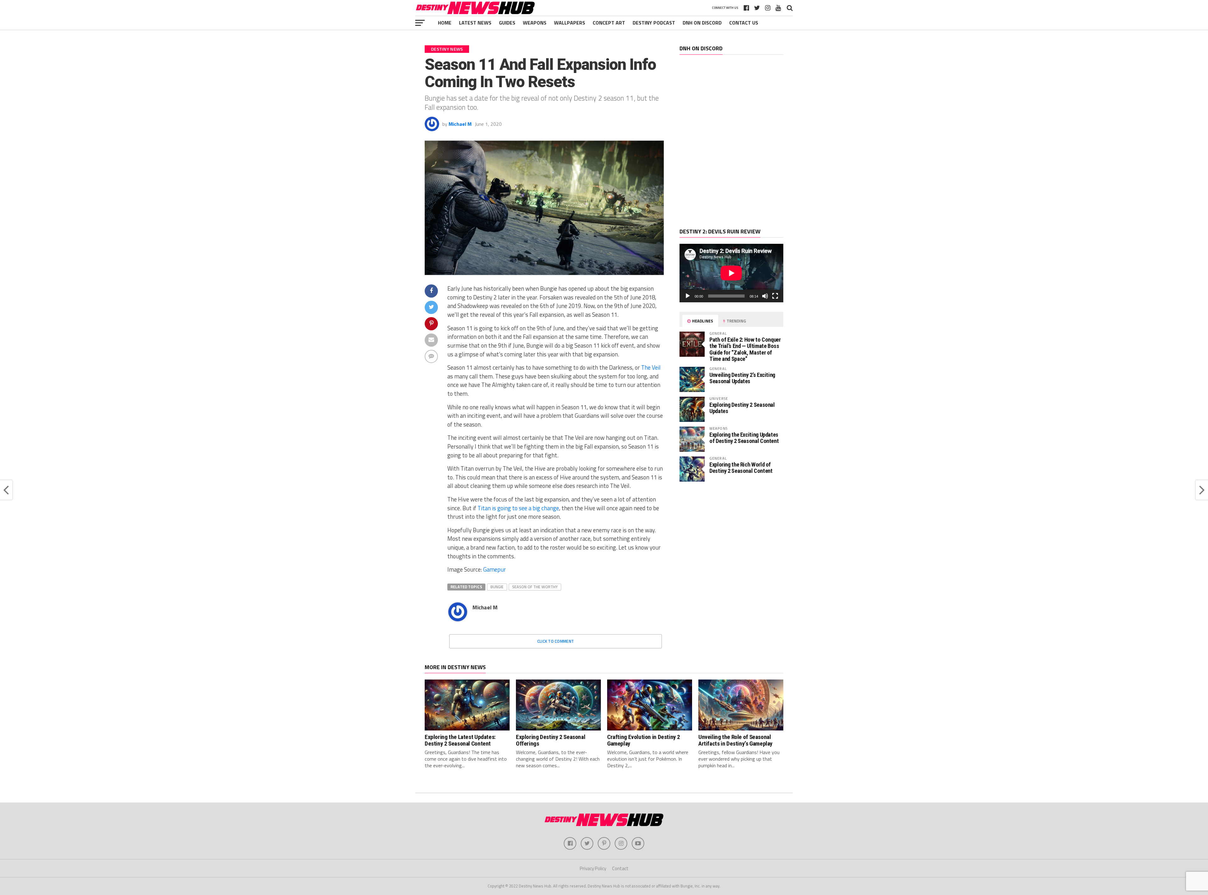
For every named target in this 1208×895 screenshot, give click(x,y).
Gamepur (494, 569)
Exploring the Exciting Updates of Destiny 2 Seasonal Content (744, 437)
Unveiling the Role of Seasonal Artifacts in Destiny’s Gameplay (735, 740)
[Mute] (765, 296)
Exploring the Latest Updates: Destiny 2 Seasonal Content (460, 740)
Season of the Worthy (535, 587)
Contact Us (743, 22)
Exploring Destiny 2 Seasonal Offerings (550, 740)
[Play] (688, 296)
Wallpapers (569, 22)
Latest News (475, 22)
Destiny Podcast (654, 22)
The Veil (651, 367)
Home (444, 22)
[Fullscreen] (775, 296)
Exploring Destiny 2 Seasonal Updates (742, 407)
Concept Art (609, 22)
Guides (507, 22)
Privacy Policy (593, 868)
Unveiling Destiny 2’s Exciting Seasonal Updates (742, 378)
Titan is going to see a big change (518, 508)
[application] (731, 273)
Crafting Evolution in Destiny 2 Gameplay (643, 740)
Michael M (460, 124)
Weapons (534, 22)
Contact (620, 868)
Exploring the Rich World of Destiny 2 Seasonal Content (740, 467)
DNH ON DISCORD (702, 22)
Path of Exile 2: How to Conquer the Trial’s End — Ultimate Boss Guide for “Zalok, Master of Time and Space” (745, 349)
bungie (497, 587)
